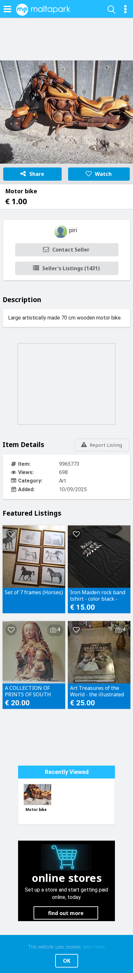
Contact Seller (70, 249)
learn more (94, 947)
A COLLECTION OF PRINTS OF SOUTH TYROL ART (28, 691)
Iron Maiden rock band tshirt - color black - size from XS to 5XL (97, 595)
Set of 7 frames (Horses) (34, 592)
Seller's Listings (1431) (71, 268)
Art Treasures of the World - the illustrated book (97, 691)
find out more (66, 913)
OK (66, 960)
